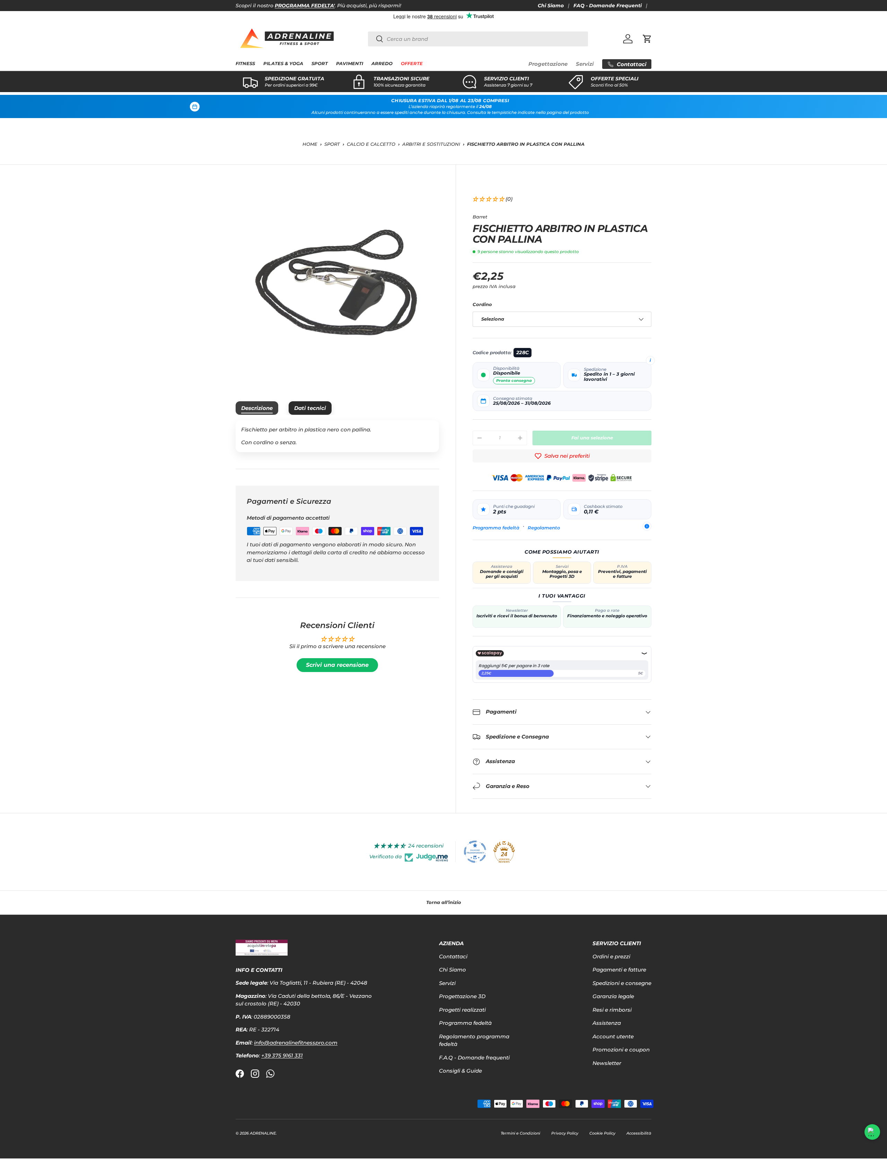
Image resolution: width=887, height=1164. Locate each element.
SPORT (319, 63)
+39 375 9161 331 (282, 1055)
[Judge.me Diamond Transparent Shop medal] (475, 852)
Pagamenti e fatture (619, 969)
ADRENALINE (263, 1133)
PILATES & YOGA (283, 63)
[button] (647, 38)
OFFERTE (412, 63)
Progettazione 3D (462, 996)
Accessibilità (638, 1133)
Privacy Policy (564, 1133)
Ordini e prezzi (611, 956)
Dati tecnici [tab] (310, 408)
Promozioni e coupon (621, 1049)
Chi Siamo (551, 5)
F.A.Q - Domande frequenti (474, 1057)
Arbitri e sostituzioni (431, 144)
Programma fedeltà (496, 527)
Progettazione (548, 64)
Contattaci (453, 956)
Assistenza (606, 1023)
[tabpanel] (337, 436)
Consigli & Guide (460, 1070)
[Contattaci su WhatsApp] (872, 1132)
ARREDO (382, 63)
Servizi (585, 64)
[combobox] (478, 39)
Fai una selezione (592, 437)
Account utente (613, 1036)
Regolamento (544, 527)
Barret (480, 217)
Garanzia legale (613, 996)
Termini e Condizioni (520, 1133)
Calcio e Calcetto (371, 144)
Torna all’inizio (443, 902)
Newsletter (606, 1063)
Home (309, 144)
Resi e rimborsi (612, 1009)
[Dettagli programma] (646, 526)
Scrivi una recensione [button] (337, 665)
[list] (337, 283)
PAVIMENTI (349, 63)
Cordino (482, 304)
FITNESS (245, 63)
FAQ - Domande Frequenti (607, 5)
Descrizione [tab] (257, 408)
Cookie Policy (602, 1133)
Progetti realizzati (462, 1009)
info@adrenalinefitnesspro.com (295, 1042)
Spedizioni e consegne (621, 983)
